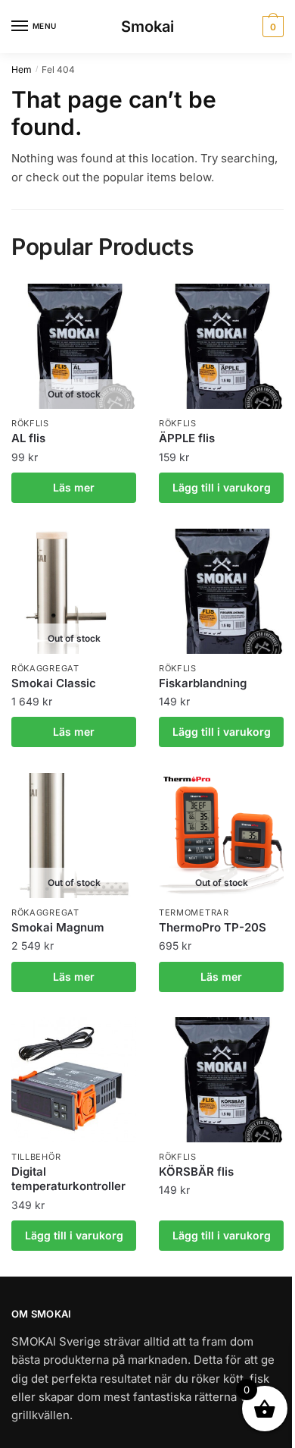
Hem (21, 69)
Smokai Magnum (57, 927)
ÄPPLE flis (187, 438)
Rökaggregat (45, 668)
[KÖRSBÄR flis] (221, 1079)
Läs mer (74, 487)
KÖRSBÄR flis (196, 1171)
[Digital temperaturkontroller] (73, 1079)
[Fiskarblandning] (221, 591)
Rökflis (30, 423)
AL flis (28, 438)
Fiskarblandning (203, 683)
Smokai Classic (53, 683)
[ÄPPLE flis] (221, 346)
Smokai (147, 26)
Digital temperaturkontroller (68, 1179)
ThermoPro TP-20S (212, 927)
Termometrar (194, 912)
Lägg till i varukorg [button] (221, 487)
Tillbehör (36, 1156)
